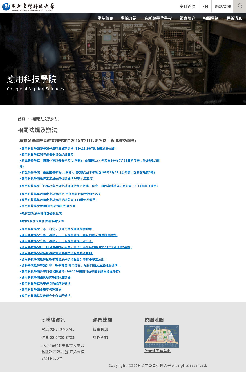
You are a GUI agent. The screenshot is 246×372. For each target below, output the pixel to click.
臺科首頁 (187, 6)
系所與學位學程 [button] (158, 18)
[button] (239, 6)
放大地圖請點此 (157, 350)
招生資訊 (100, 329)
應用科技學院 (32, 78)
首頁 (22, 119)
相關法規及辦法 (45, 119)
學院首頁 (105, 18)
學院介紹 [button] (129, 18)
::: (43, 319)
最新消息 (234, 18)
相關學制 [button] (211, 18)
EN (205, 6)
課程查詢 (100, 337)
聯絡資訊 (223, 6)
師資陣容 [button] (187, 18)
